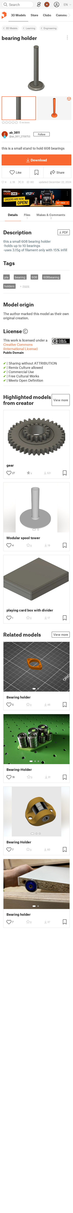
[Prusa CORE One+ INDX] (36, 198)
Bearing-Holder (19, 769)
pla (6, 277)
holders (9, 286)
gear (10, 465)
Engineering (50, 28)
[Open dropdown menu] (67, 37)
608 (34, 277)
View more (60, 400)
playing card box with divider (29, 610)
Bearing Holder (18, 842)
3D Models (11, 28)
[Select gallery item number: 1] (34, 529)
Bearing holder (18, 697)
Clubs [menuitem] (47, 15)
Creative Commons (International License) (20, 348)
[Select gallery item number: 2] (38, 529)
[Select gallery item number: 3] (38, 761)
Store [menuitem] (34, 15)
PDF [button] (65, 232)
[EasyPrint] (39, 4)
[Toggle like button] (8, 472)
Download (39, 160)
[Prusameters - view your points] (46, 4)
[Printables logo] (4, 15)
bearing (20, 277)
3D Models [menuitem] (18, 15)
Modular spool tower (23, 538)
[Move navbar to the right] (69, 15)
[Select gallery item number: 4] (41, 761)
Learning (30, 28)
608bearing (51, 277)
